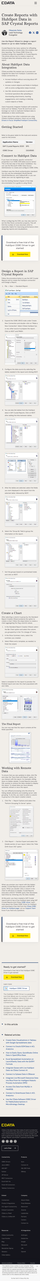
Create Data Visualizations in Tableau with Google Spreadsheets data (21, 1041)
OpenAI (23, 1252)
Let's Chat (7, 1148)
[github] (11, 1141)
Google (23, 1242)
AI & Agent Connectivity (9, 1207)
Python (4, 1171)
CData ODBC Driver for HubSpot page (19, 907)
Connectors (5, 1200)
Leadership (24, 1213)
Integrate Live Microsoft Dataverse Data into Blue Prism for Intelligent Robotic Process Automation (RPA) (22, 1080)
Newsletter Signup (7, 1248)
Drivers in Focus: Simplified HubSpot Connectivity (19, 120)
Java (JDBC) (5, 1165)
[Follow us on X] (34, 33)
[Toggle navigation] (35, 3)
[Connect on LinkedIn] (37, 33)
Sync (22, 1162)
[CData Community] (15, 1141)
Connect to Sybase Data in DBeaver (20, 1074)
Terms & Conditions (7, 1263)
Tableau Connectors (8, 1188)
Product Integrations (8, 1203)
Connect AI (24, 1165)
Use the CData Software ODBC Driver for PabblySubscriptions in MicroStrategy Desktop (21, 1101)
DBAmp (23, 1171)
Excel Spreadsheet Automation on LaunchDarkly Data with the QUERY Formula (20, 1061)
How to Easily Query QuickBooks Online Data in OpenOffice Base (22, 1054)
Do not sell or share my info (20, 1278)
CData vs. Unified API (8, 1216)
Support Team (30, 908)
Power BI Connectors (8, 1185)
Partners (24, 1216)
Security (32, 1263)
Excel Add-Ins (6, 1181)
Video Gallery (6, 1255)
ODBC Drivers (6, 1162)
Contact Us (24, 1223)
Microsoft (24, 1245)
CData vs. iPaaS (7, 1213)
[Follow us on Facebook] (30, 33)
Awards (23, 1210)
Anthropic (24, 1235)
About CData (25, 1200)
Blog (3, 1242)
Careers (23, 1220)
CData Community (7, 1235)
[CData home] (10, 3)
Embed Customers (8, 1210)
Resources (5, 1245)
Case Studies (6, 1238)
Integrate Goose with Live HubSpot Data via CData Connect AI (20, 1069)
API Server (5, 1175)
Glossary (4, 1252)
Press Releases (25, 1203)
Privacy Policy (21, 1263)
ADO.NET (4, 1168)
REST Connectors (7, 1178)
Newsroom (24, 1207)
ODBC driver (25, 902)
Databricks (24, 1238)
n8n (22, 1248)
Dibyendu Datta (15, 30)
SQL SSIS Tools (25, 1168)
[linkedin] (3, 1141)
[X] (7, 1141)
